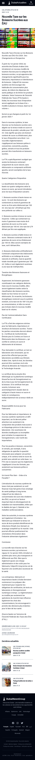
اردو (30, 726)
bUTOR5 (5, 755)
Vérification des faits (26, 746)
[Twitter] (22, 723)
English (12, 726)
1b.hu (23, 755)
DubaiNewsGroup (15, 699)
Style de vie (14, 711)
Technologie (26, 711)
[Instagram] (17, 723)
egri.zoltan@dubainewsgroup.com (10, 634)
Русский (18, 726)
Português (14, 730)
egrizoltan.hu (29, 755)
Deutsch (21, 730)
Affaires (7, 711)
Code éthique (17, 746)
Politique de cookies (8, 746)
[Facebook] (13, 723)
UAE (20, 711)
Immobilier (20, 715)
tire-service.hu (18, 755)
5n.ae (12, 755)
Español (7, 730)
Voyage (14, 715)
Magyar (27, 730)
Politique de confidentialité (24, 744)
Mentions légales (13, 744)
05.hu (8, 755)
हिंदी (27, 726)
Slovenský (17, 733)
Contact (6, 744)
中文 (23, 726)
